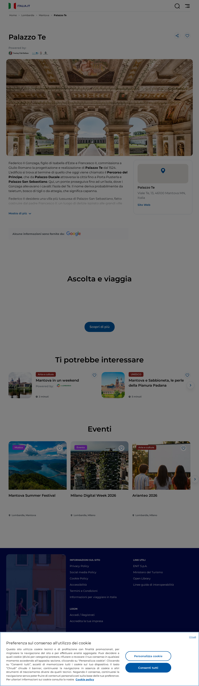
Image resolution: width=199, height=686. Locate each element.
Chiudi (192, 637)
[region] (99, 659)
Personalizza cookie (148, 656)
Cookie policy (85, 679)
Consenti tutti (148, 668)
